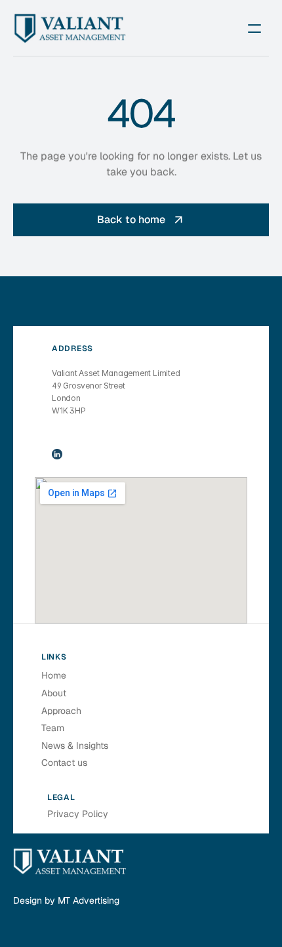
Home (53, 675)
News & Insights (74, 745)
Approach (61, 711)
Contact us (64, 762)
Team (52, 728)
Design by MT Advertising (66, 900)
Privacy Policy (77, 814)
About (53, 693)
